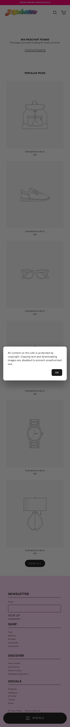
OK (57, 372)
